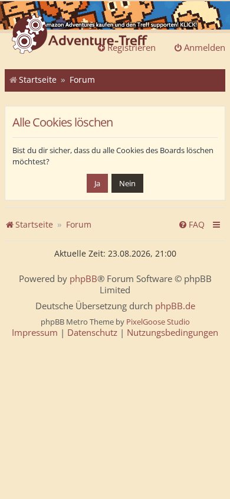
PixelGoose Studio (158, 321)
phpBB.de (175, 306)
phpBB (83, 278)
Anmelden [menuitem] (204, 47)
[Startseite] (79, 35)
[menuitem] (191, 225)
